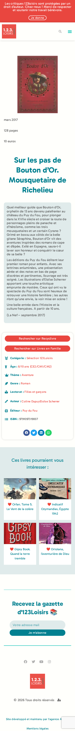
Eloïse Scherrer (50, 401)
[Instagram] (49, 661)
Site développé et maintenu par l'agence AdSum (37, 719)
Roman (25, 383)
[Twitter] (33, 661)
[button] (70, 31)
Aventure (27, 375)
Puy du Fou (29, 410)
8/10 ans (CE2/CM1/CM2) (35, 366)
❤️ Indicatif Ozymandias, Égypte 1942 (55, 509)
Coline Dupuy (31, 401)
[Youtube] (41, 661)
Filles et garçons (35, 392)
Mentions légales (38, 728)
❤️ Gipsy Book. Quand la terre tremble (20, 553)
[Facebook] (25, 661)
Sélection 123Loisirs (40, 358)
